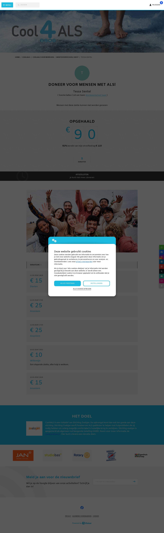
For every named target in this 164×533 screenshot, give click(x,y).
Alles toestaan (67, 283)
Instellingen (96, 283)
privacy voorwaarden (84, 262)
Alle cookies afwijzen (82, 289)
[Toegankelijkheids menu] (161, 2)
